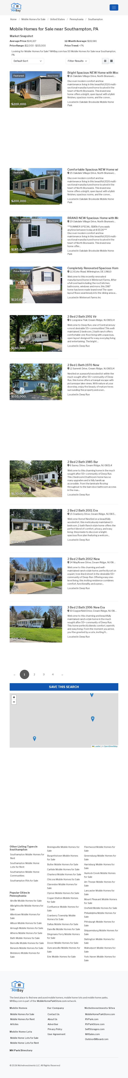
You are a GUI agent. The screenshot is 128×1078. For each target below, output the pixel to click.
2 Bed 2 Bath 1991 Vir (82, 316)
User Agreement (56, 1034)
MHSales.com (92, 1034)
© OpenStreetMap (110, 746)
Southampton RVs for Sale (24, 880)
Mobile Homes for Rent (22, 1019)
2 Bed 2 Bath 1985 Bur (82, 462)
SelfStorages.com (94, 1029)
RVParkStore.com (94, 1024)
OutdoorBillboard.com (96, 1039)
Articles (14, 1024)
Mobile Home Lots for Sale (24, 1038)
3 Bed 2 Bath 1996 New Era (86, 607)
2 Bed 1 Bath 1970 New (83, 365)
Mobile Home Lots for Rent (24, 1043)
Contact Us (53, 1014)
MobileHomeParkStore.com (52, 1001)
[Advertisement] (64, 657)
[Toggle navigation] (114, 7)
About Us (52, 1019)
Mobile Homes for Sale (22, 1014)
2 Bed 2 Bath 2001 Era (82, 510)
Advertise (53, 1024)
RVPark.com (91, 1019)
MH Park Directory (21, 1050)
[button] (91, 694)
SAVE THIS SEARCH (64, 687)
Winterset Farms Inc (90, 297)
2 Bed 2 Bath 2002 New (83, 559)
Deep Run (84, 346)
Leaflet (97, 746)
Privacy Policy (55, 1029)
